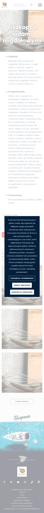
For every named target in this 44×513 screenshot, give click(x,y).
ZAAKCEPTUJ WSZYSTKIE (22, 292)
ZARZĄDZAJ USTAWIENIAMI (22, 278)
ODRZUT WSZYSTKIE (22, 285)
